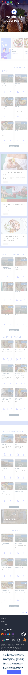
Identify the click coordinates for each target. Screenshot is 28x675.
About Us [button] (3, 618)
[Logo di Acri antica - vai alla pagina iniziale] (7, 2)
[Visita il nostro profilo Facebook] (2, 629)
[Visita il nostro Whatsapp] (10, 629)
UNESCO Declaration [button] (6, 621)
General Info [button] (4, 624)
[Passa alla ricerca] (18, 3)
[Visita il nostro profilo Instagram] (8, 629)
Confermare (14, 672)
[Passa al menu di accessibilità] (21, 3)
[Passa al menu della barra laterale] (24, 3)
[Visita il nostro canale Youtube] (5, 629)
